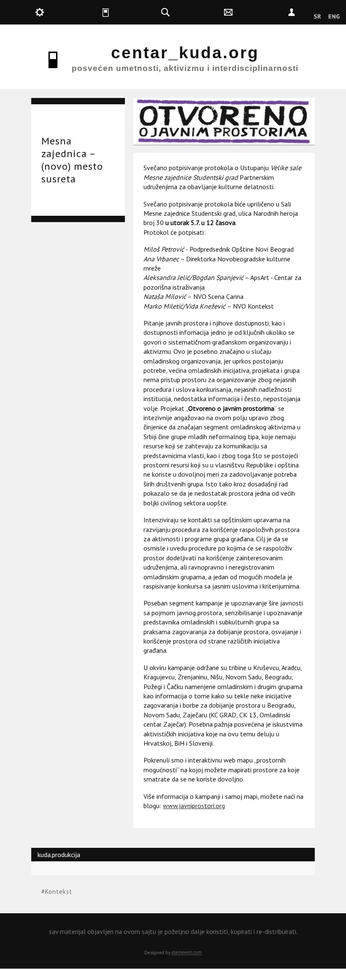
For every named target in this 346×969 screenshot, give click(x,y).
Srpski (317, 17)
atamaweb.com (187, 952)
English (334, 17)
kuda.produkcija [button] (61, 12)
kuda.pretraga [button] (187, 12)
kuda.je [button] (124, 12)
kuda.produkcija (59, 854)
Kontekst (58, 892)
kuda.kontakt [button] (250, 12)
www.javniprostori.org (194, 805)
